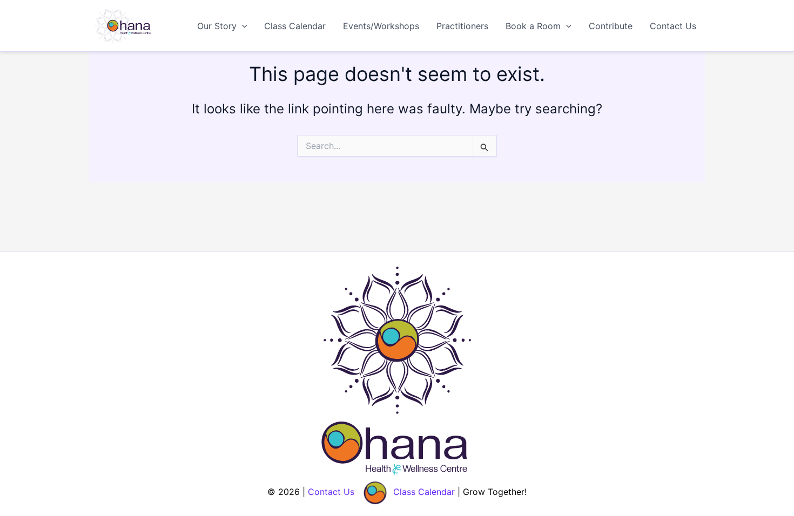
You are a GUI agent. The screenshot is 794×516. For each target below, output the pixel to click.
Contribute (610, 26)
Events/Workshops (381, 26)
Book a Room (533, 26)
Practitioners (462, 26)
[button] (242, 25)
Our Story (217, 26)
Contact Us (673, 26)
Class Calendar (295, 26)
